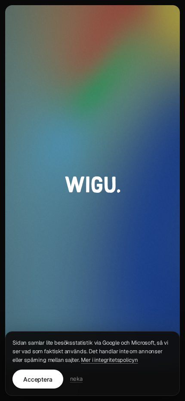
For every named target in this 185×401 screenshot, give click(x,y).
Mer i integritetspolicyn (109, 360)
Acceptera (37, 379)
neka (76, 378)
